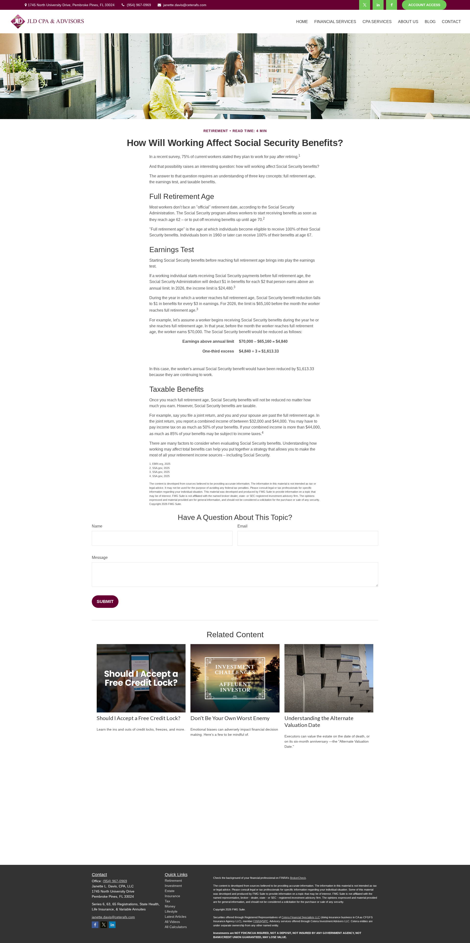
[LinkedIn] (378, 5)
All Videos (172, 922)
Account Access (424, 5)
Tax (167, 901)
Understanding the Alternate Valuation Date (318, 721)
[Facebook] (391, 5)
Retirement (173, 880)
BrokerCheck (298, 877)
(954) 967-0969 (139, 5)
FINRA (257, 921)
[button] (302, 21)
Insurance (172, 896)
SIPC (265, 921)
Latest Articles (175, 917)
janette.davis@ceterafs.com (184, 5)
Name (97, 526)
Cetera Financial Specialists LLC (301, 917)
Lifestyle (171, 911)
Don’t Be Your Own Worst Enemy (230, 718)
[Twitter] (364, 5)
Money (170, 906)
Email (242, 526)
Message (100, 557)
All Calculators (176, 927)
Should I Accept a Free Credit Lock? (138, 718)
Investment (173, 886)
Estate (170, 891)
